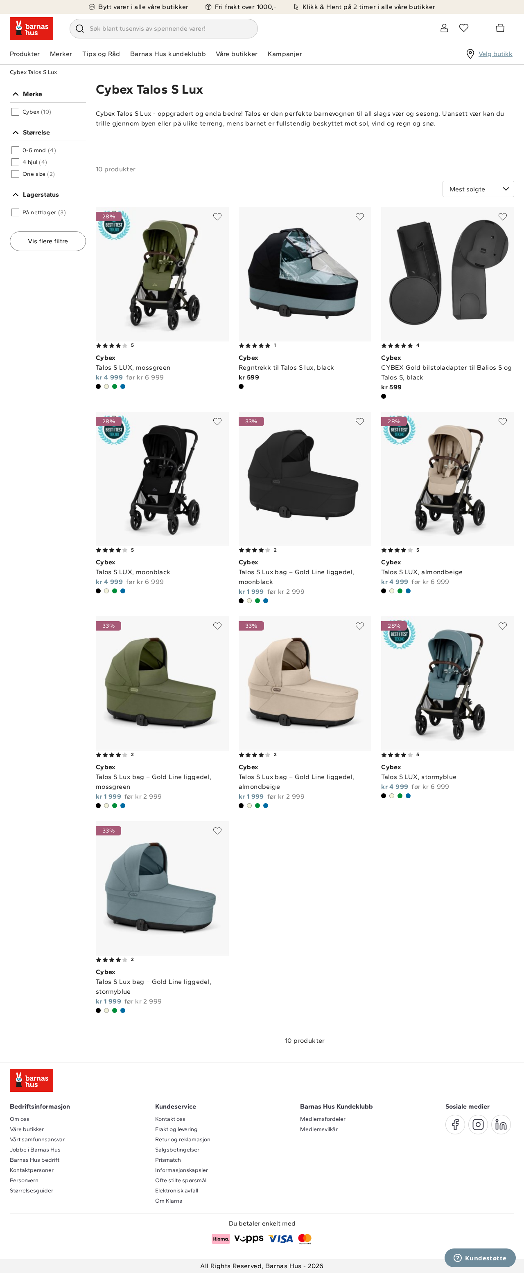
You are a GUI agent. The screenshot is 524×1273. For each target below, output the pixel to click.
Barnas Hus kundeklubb (168, 54)
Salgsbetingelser (177, 1149)
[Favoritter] (464, 28)
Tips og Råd (101, 54)
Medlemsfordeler (323, 1119)
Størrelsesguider (31, 1190)
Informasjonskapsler (181, 1170)
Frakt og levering (176, 1129)
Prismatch (168, 1159)
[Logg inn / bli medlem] (444, 28)
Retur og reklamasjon (182, 1139)
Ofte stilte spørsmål (180, 1180)
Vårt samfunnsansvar (37, 1139)
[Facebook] (455, 1124)
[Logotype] (31, 28)
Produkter (25, 54)
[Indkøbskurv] (501, 29)
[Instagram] (478, 1124)
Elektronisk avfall (176, 1190)
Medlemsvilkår (319, 1129)
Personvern (24, 1180)
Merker (61, 54)
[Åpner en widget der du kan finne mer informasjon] (480, 1258)
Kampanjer (285, 54)
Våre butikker (236, 54)
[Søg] (80, 28)
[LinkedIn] (501, 1124)
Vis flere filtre (48, 241)
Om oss (19, 1119)
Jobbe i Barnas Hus (35, 1149)
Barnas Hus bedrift (34, 1159)
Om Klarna (169, 1200)
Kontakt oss (170, 1119)
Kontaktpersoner (32, 1170)
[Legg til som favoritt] (217, 217)
